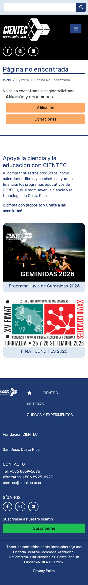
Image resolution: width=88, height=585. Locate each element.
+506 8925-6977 (38, 477)
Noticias (35, 404)
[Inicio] (26, 29)
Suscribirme (44, 528)
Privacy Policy (44, 571)
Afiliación (45, 107)
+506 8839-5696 (25, 471)
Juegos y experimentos (50, 415)
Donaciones (45, 119)
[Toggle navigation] (75, 28)
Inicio (7, 80)
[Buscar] (81, 7)
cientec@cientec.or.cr (22, 482)
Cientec (50, 393)
